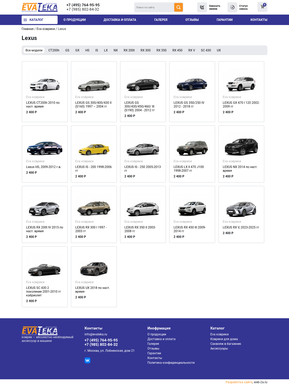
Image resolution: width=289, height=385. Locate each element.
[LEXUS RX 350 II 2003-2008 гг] (143, 205)
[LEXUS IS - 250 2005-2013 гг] (143, 144)
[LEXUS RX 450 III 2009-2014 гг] (192, 205)
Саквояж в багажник (225, 344)
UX (219, 50)
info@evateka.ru (96, 334)
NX (116, 50)
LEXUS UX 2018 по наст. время (92, 289)
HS (87, 50)
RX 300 (146, 50)
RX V (191, 50)
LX (106, 50)
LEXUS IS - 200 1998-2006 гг (93, 169)
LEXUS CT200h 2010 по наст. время (43, 104)
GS (67, 50)
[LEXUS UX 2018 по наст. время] (93, 265)
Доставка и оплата (120, 20)
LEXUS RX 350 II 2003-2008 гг (140, 229)
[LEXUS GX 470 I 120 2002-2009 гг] (241, 80)
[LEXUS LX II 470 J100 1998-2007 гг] (192, 144)
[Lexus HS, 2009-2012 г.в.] (44, 144)
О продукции (75, 20)
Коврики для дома (224, 339)
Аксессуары (219, 348)
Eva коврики (219, 334)
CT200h (53, 50)
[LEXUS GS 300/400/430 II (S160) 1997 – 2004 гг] (93, 80)
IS (96, 50)
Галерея (161, 20)
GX (77, 50)
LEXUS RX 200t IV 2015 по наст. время (44, 229)
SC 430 (206, 50)
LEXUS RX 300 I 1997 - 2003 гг (91, 229)
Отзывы (192, 20)
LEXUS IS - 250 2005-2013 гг (142, 169)
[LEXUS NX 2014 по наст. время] (241, 144)
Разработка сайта (239, 382)
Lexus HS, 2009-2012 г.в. (43, 167)
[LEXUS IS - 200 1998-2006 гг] (93, 144)
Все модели (34, 50)
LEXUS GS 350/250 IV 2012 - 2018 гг (189, 104)
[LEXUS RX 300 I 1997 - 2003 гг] (93, 205)
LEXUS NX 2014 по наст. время (240, 169)
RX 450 (177, 50)
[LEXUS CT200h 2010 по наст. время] (44, 80)
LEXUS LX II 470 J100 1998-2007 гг (189, 169)
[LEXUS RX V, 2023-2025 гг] (241, 205)
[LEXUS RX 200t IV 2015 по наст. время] (44, 205)
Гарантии (225, 20)
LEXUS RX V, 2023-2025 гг (241, 227)
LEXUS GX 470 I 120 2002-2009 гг (241, 104)
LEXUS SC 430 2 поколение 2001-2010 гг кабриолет (43, 291)
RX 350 (161, 50)
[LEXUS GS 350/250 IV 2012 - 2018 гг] (192, 80)
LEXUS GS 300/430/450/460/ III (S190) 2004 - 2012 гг (139, 106)
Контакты (258, 20)
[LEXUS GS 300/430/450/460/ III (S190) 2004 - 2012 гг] (143, 80)
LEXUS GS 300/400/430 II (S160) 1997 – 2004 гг (93, 104)
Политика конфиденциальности (171, 363)
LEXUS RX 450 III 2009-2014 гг (190, 229)
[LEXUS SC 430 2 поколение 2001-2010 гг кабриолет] (44, 265)
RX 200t (129, 50)
